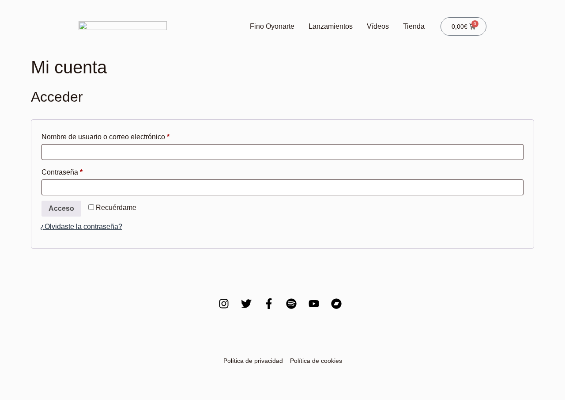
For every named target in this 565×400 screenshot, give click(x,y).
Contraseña (79, 170)
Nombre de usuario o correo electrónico (122, 135)
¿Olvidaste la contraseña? (81, 226)
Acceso (61, 208)
